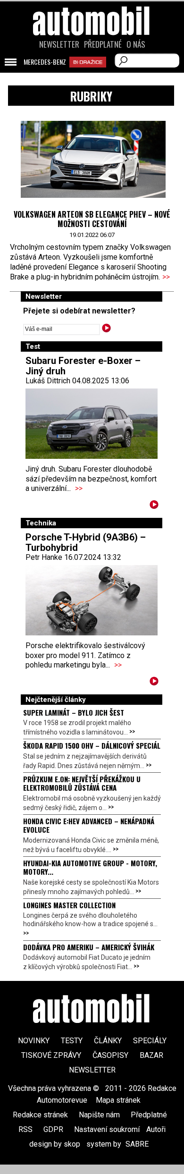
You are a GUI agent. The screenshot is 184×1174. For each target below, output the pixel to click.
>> (166, 276)
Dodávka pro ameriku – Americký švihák (88, 947)
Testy (72, 1040)
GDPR (53, 1129)
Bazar (151, 1055)
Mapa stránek (118, 1100)
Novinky (34, 1040)
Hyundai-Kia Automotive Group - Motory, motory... (90, 867)
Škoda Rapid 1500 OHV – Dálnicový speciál (91, 745)
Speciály (150, 1040)
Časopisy (110, 1055)
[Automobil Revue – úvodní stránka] (92, 74)
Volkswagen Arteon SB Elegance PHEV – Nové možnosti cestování (92, 219)
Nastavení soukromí (107, 1129)
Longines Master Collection (69, 905)
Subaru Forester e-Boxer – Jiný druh (83, 366)
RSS (25, 1129)
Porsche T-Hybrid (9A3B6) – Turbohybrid (85, 542)
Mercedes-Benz (45, 62)
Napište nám (99, 1114)
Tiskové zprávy (51, 1055)
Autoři (156, 1129)
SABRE (137, 1144)
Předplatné (103, 44)
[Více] (154, 506)
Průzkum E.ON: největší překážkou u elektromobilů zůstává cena (82, 783)
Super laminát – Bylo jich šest (73, 712)
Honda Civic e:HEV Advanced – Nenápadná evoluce (88, 825)
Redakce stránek (40, 1114)
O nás (135, 44)
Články (108, 1040)
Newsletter (59, 44)
